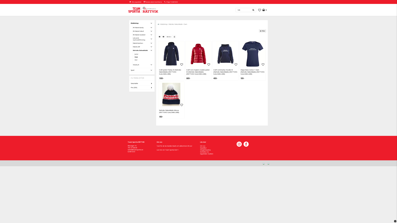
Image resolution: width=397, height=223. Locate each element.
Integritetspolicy (205, 150)
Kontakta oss (204, 152)
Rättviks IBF (136, 47)
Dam (136, 57)
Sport (132, 70)
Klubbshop (135, 23)
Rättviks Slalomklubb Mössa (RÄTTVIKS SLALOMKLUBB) (169, 111)
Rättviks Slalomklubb (140, 50)
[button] (259, 10)
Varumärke (134, 83)
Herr (136, 60)
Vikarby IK (136, 65)
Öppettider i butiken (206, 154)
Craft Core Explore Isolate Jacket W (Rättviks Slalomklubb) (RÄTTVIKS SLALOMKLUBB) (198, 72)
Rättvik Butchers (138, 43)
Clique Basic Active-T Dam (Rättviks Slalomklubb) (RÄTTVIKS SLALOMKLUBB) (252, 72)
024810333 (174, 2)
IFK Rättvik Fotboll (138, 31)
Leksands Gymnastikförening (139, 39)
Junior (136, 54)
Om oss (202, 146)
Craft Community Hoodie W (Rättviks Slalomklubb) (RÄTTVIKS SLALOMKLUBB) (225, 72)
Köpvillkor (203, 148)
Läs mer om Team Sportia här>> (168, 150)
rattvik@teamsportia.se (135, 150)
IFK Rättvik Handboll (139, 35)
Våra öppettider (137, 2)
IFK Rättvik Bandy (138, 27)
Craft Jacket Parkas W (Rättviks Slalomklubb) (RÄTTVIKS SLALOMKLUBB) (170, 72)
